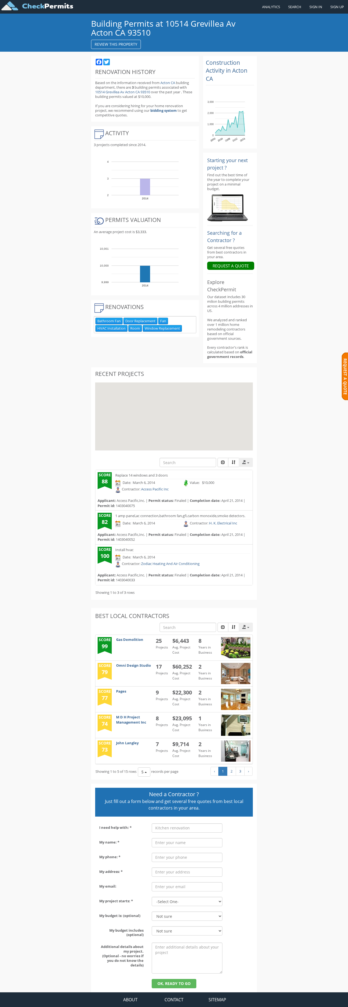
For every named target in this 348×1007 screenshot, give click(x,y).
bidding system (163, 110)
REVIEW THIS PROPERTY (116, 44)
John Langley (127, 742)
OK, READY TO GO (174, 983)
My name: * (109, 842)
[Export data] (246, 462)
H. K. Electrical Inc (223, 523)
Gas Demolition (129, 639)
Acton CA (167, 82)
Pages (121, 691)
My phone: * (109, 856)
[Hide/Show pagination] (222, 462)
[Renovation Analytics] (227, 207)
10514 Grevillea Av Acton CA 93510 (123, 91)
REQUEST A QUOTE (231, 265)
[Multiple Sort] (233, 462)
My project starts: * (116, 900)
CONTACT (174, 1000)
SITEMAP (217, 1000)
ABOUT (130, 1000)
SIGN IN (315, 6)
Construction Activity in (226, 70)
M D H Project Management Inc (131, 720)
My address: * (111, 871)
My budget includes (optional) (126, 932)
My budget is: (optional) (119, 915)
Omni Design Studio (133, 665)
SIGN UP (337, 6)
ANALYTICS (271, 6)
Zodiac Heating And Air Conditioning (170, 563)
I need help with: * (115, 827)
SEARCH (294, 6)
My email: (107, 886)
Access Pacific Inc (155, 489)
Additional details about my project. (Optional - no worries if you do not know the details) (122, 956)
